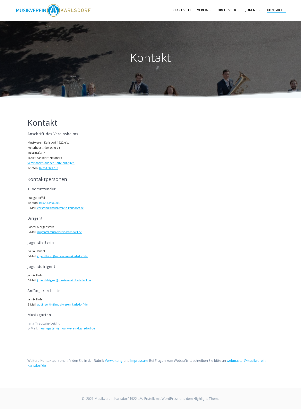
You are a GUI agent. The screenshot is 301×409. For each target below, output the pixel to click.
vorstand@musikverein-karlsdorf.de (60, 208)
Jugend (252, 10)
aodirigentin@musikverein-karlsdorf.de (62, 304)
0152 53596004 (49, 203)
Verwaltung (114, 360)
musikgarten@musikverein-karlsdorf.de (66, 328)
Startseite (182, 10)
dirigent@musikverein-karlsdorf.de (59, 232)
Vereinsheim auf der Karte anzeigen (51, 163)
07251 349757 (48, 168)
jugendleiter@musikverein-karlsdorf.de (62, 256)
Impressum (139, 360)
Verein (202, 10)
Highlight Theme (207, 398)
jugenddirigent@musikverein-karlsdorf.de (64, 280)
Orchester (227, 10)
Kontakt (275, 10)
